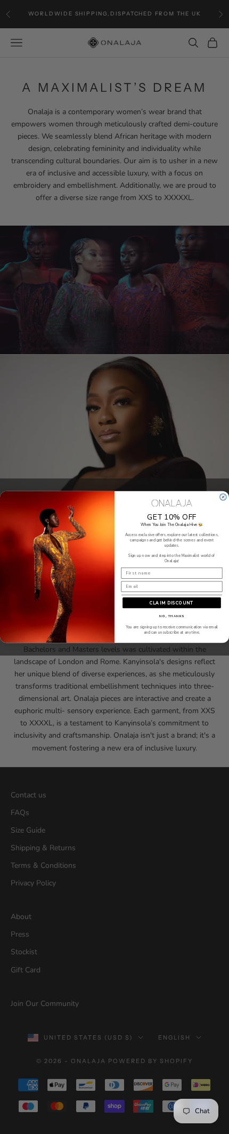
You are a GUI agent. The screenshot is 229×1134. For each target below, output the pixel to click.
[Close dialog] (223, 497)
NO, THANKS (171, 616)
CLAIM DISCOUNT (172, 603)
